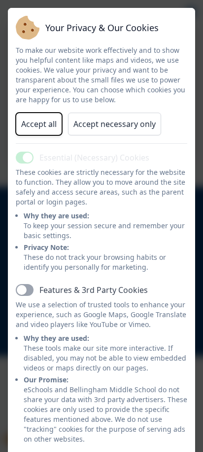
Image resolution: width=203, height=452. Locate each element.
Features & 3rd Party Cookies (93, 290)
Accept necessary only (114, 124)
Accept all (39, 124)
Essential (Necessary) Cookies (94, 157)
